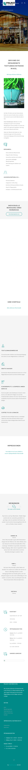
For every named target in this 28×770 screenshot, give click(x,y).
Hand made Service (8, 711)
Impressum (6, 727)
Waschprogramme (8, 709)
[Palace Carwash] (9, 3)
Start (5, 707)
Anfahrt (14, 36)
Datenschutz (7, 725)
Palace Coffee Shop (8, 713)
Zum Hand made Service (14, 214)
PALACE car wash (13, 765)
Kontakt (5, 714)
